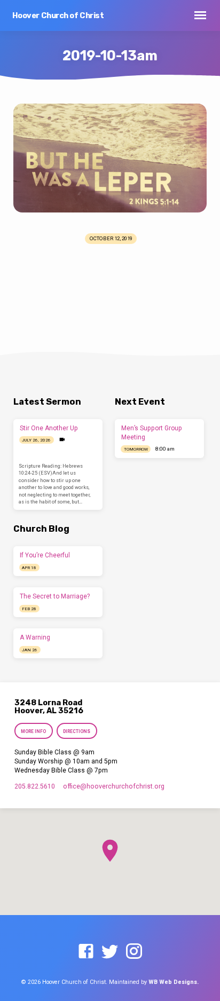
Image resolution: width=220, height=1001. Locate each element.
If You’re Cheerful (45, 555)
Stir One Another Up (49, 428)
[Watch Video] (62, 440)
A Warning (35, 637)
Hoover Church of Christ (58, 15)
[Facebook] (86, 952)
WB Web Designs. (173, 982)
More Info (33, 731)
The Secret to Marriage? (55, 596)
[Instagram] (134, 952)
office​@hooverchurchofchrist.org (113, 786)
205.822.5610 (34, 786)
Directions (76, 731)
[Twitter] (110, 952)
